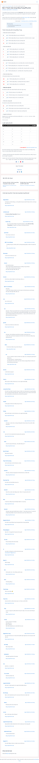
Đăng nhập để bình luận (9, 205)
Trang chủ (3, 6)
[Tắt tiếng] (32, 125)
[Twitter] (18, 161)
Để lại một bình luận (6, 185)
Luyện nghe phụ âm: (11, 26)
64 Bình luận (22, 185)
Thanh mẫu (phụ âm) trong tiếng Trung (14, 25)
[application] (19, 125)
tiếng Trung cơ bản (25, 17)
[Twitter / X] (19, 171)
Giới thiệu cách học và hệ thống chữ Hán (29, 21)
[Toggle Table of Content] (30, 24)
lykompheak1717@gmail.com (10, 552)
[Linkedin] (22, 161)
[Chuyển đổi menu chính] (37, 2)
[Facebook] (16, 161)
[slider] (34, 125)
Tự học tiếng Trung (8, 6)
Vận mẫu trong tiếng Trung (32, 147)
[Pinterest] (20, 161)
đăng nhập (8, 753)
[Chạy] (3, 125)
